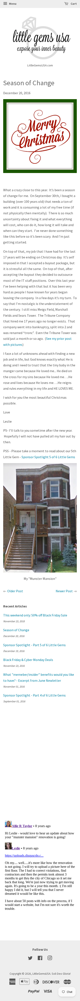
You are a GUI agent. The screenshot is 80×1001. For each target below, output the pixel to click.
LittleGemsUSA (41, 974)
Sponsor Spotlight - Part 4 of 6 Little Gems (34, 695)
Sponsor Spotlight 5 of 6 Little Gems (48, 457)
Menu (12, 4)
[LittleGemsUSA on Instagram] (49, 959)
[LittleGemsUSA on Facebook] (40, 959)
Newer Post (64, 591)
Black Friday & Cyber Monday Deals (28, 660)
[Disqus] (40, 760)
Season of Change (16, 630)
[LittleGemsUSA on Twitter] (30, 959)
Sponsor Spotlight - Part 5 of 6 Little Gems (34, 645)
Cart (73, 4)
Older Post (15, 591)
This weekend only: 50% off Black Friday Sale (35, 615)
